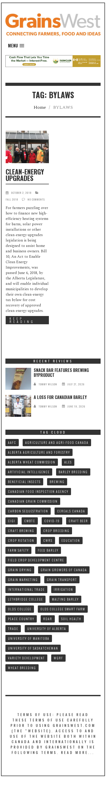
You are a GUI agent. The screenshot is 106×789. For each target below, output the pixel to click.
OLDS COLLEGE (19, 609)
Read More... (77, 752)
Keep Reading (22, 320)
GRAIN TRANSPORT (62, 579)
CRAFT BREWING (21, 530)
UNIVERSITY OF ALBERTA (46, 628)
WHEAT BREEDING (22, 668)
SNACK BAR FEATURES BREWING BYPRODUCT (61, 372)
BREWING (57, 481)
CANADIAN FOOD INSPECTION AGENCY (38, 491)
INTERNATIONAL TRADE (26, 589)
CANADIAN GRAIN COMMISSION (33, 501)
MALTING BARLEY (65, 599)
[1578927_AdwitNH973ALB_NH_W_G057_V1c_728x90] (53, 60)
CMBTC (29, 521)
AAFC (12, 442)
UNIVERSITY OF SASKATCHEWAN (33, 648)
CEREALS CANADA (71, 511)
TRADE (13, 628)
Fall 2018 (12, 199)
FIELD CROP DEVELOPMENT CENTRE (36, 560)
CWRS (47, 540)
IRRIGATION (63, 589)
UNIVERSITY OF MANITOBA (28, 638)
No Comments (36, 199)
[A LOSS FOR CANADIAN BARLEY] (18, 406)
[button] (16, 45)
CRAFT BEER (78, 521)
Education (70, 540)
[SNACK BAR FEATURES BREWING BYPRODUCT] (18, 379)
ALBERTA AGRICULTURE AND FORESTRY (39, 452)
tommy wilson (48, 384)
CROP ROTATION (21, 540)
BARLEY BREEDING (73, 472)
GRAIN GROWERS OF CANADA (64, 570)
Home (39, 107)
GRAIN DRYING (20, 570)
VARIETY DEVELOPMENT (26, 658)
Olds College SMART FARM (62, 609)
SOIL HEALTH (71, 619)
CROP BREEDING (56, 530)
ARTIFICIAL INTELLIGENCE (29, 472)
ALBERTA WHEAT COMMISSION (31, 462)
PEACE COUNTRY (21, 619)
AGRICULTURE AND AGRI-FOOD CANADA (57, 442)
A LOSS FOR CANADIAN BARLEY (60, 397)
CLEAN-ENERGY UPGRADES (25, 175)
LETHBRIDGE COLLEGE (25, 599)
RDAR (47, 619)
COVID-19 (52, 521)
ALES (68, 462)
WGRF (58, 658)
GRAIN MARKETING (23, 579)
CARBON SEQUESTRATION (28, 511)
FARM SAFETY (18, 550)
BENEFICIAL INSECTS (24, 481)
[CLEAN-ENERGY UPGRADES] (27, 147)
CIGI (11, 521)
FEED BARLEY (48, 550)
